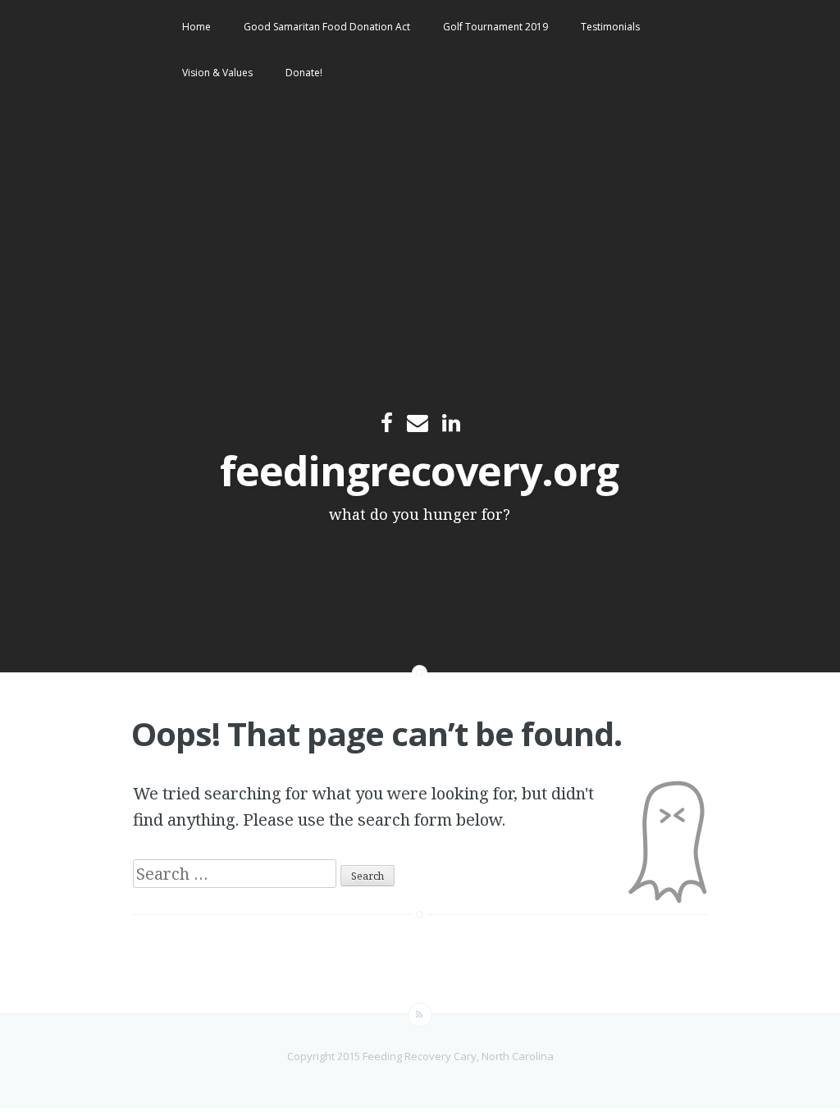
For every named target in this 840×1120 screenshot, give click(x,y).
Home (196, 27)
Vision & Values (217, 73)
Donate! (303, 73)
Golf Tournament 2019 (495, 27)
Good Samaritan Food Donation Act (327, 27)
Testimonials (610, 27)
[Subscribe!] (420, 1015)
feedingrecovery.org (419, 471)
